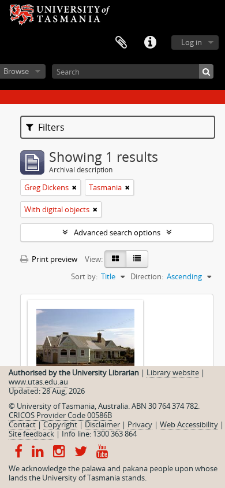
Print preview (53, 259)
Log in (191, 42)
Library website (173, 372)
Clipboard (121, 42)
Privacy (139, 424)
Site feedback (31, 433)
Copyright (60, 424)
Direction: (146, 276)
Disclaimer (102, 424)
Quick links (150, 42)
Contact (22, 424)
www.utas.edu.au (38, 381)
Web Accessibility (189, 424)
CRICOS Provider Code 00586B (60, 415)
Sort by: (84, 276)
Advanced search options (117, 232)
